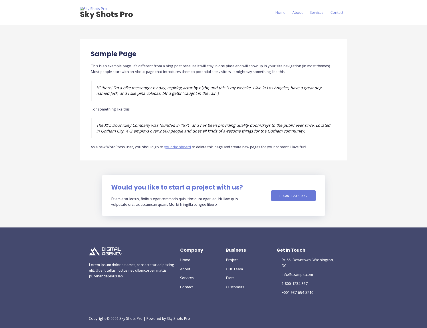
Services (316, 12)
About (297, 12)
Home (280, 12)
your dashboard (177, 146)
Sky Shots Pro (106, 14)
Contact (336, 12)
